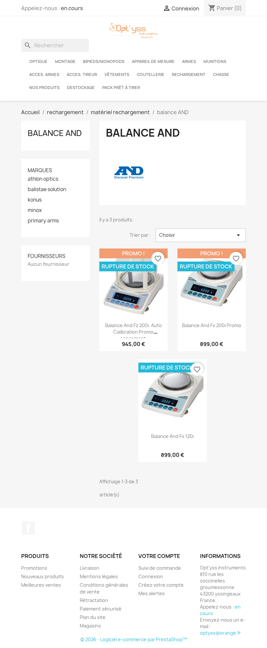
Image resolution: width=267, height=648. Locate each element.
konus (35, 200)
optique (38, 61)
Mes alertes (151, 593)
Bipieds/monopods (103, 61)
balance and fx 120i (172, 436)
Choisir (200, 235)
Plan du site (92, 617)
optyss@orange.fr (220, 633)
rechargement (188, 74)
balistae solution (47, 189)
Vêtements (117, 74)
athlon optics (43, 179)
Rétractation (94, 600)
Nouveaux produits (42, 576)
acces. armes (44, 74)
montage (65, 61)
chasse (221, 74)
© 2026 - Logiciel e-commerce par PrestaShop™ (133, 639)
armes (189, 61)
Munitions (215, 61)
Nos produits (44, 87)
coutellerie (150, 74)
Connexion (150, 576)
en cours (72, 8)
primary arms (43, 221)
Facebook (28, 528)
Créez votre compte (161, 585)
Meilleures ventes (41, 585)
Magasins (90, 626)
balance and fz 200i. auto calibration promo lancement (133, 331)
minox (35, 210)
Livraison (89, 568)
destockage (81, 87)
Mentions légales (99, 576)
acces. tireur (82, 74)
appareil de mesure (153, 61)
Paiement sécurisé (100, 609)
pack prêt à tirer (121, 87)
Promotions (34, 568)
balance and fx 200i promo (211, 325)
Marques (40, 170)
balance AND (55, 133)
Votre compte (159, 556)
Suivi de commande (159, 568)
